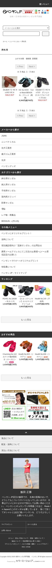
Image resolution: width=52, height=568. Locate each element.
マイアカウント (7, 524)
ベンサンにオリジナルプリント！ (16, 233)
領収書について (8, 267)
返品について (16, 541)
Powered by (11, 561)
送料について (7, 239)
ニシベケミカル (14, 41)
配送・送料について (36, 538)
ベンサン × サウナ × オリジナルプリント (19, 261)
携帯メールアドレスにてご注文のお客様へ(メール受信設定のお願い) (25, 253)
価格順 (28, 59)
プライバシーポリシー (12, 544)
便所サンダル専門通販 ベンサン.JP (27, 556)
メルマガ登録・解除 (28, 544)
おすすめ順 (19, 59)
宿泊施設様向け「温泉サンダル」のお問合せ (21, 245)
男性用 (24, 41)
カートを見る (32, 524)
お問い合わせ (6, 530)
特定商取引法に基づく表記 (31, 541)
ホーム (5, 41)
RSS (23, 547)
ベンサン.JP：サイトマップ (14, 273)
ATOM (28, 547)
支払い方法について (21, 538)
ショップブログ (42, 544)
